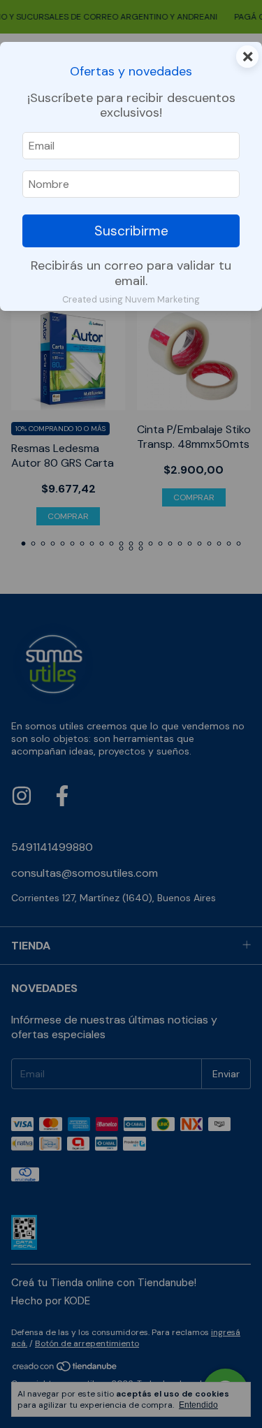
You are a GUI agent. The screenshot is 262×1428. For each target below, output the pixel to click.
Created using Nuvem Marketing (131, 299)
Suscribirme (131, 231)
